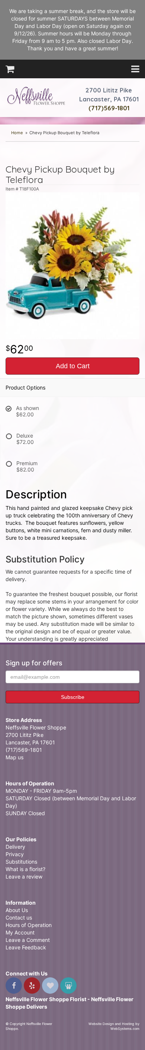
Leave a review (24, 876)
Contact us (19, 917)
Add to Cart (73, 366)
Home (17, 132)
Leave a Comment (28, 940)
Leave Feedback (26, 947)
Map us (14, 757)
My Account (20, 932)
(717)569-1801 (108, 108)
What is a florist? (25, 869)
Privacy (15, 854)
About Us (17, 910)
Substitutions (21, 861)
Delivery (15, 847)
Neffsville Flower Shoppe (36, 96)
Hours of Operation (29, 925)
